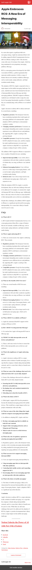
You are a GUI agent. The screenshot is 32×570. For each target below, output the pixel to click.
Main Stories (11, 548)
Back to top (28, 562)
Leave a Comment (16, 555)
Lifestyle (25, 548)
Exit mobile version (16, 567)
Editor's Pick (19, 548)
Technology (4, 550)
